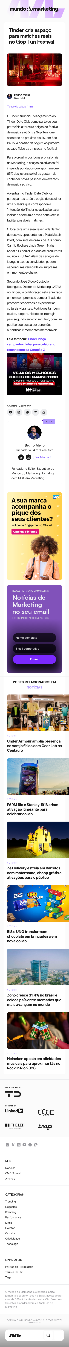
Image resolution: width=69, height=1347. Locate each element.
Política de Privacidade (19, 1266)
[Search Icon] (48, 1335)
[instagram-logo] (7, 1145)
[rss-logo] (30, 1145)
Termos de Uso (14, 1272)
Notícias (10, 1168)
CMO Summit (13, 1173)
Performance (13, 1217)
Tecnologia (12, 1244)
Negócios (11, 1206)
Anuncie (10, 1178)
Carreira (10, 1233)
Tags (8, 1277)
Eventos (10, 1228)
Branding (10, 1212)
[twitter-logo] (13, 1145)
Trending (10, 1201)
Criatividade (12, 1238)
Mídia (8, 1222)
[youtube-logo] (24, 1145)
